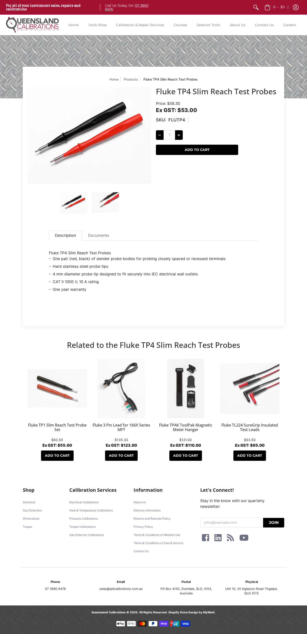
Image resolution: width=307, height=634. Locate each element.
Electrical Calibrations (84, 502)
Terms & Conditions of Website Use (157, 535)
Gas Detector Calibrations (86, 535)
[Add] (179, 135)
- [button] (279, 7)
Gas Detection (32, 510)
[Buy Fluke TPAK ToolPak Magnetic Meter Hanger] (185, 388)
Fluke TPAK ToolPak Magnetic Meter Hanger (185, 427)
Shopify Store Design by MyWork (191, 612)
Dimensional (31, 518)
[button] (295, 7)
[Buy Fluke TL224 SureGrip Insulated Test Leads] (250, 388)
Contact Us (141, 551)
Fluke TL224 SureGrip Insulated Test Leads (249, 427)
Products (131, 79)
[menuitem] (256, 7)
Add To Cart (57, 455)
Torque (27, 526)
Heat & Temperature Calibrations (91, 510)
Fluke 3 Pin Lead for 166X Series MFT (121, 427)
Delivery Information (147, 510)
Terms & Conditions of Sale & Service (158, 543)
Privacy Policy (143, 526)
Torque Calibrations (82, 526)
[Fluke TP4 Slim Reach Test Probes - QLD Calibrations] (73, 202)
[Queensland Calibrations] (32, 25)
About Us (140, 502)
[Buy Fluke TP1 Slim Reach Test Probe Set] (57, 388)
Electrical (29, 502)
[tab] (65, 235)
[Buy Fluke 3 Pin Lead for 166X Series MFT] (121, 388)
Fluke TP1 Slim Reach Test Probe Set (57, 427)
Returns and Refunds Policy (152, 518)
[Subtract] (160, 135)
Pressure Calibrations (83, 518)
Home (113, 79)
